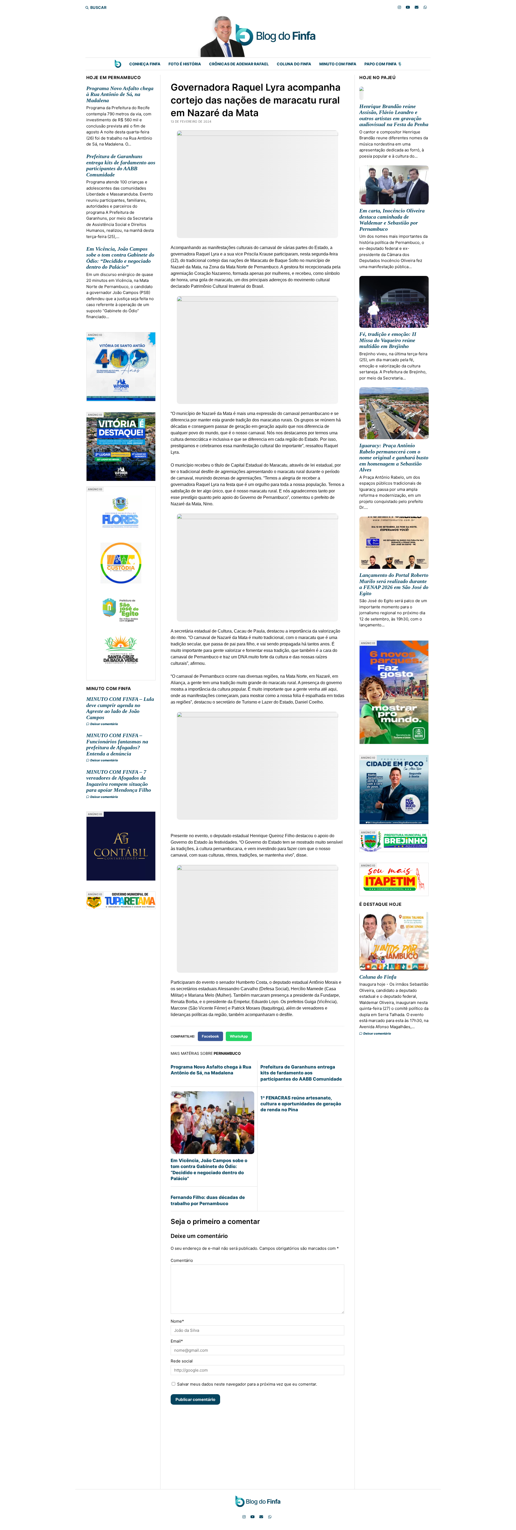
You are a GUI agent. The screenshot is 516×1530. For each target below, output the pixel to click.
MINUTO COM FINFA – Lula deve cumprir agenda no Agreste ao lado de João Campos (120, 708)
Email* (177, 1341)
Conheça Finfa (144, 64)
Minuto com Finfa (337, 64)
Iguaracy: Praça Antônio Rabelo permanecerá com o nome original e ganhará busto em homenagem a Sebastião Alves (393, 457)
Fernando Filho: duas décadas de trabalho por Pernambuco (208, 1200)
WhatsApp (239, 1036)
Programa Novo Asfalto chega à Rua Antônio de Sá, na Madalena (119, 94)
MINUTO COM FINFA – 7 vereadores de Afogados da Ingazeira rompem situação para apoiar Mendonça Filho (118, 781)
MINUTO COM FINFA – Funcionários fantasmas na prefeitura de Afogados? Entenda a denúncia (117, 744)
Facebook (210, 1036)
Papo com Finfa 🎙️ (383, 64)
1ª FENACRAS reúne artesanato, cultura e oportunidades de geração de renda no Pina (300, 1104)
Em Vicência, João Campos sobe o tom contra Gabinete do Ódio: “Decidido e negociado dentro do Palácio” (120, 258)
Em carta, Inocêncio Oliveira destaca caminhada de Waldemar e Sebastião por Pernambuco (392, 220)
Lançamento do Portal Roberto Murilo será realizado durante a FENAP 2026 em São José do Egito (393, 584)
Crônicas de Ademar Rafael (239, 64)
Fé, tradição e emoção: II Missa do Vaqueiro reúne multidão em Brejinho (387, 340)
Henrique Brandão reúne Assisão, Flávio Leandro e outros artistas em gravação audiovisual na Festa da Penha (393, 115)
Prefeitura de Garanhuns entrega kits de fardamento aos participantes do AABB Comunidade (120, 165)
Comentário (182, 1260)
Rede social (182, 1361)
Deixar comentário (104, 724)
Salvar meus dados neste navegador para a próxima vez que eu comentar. (247, 1384)
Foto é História (185, 64)
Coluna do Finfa (294, 64)
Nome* (177, 1321)
